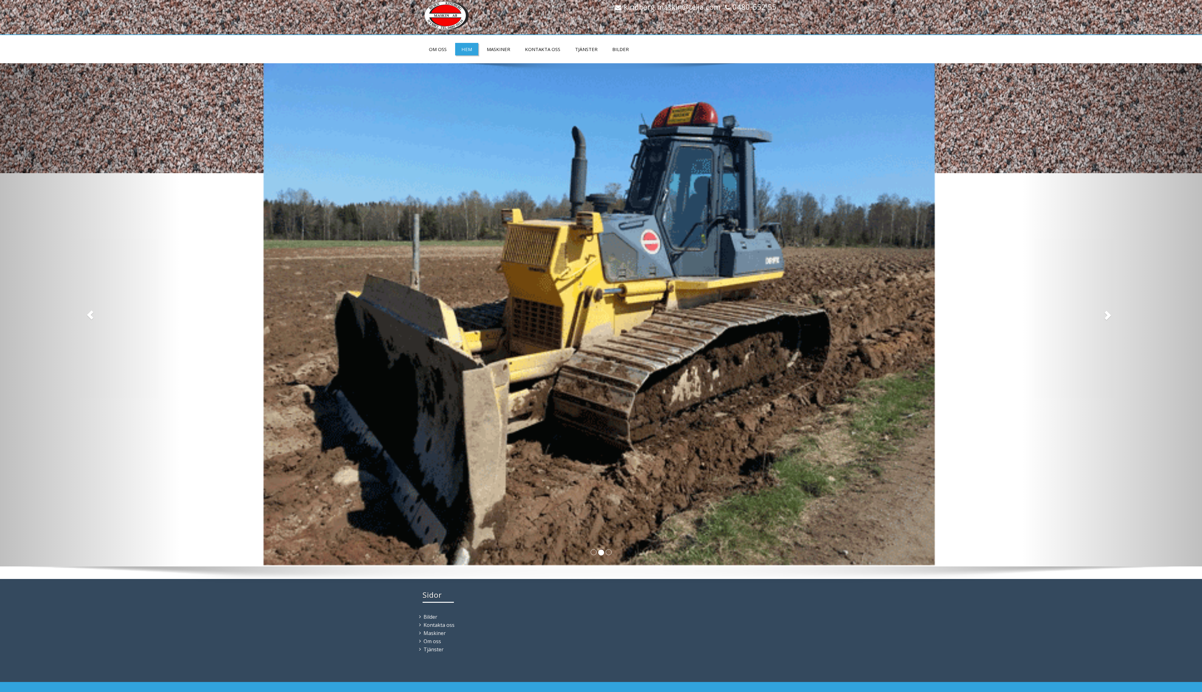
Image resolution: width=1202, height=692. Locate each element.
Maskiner (498, 49)
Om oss (438, 49)
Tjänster (586, 49)
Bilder (620, 49)
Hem (466, 49)
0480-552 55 (754, 7)
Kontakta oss (542, 49)
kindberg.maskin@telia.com (672, 7)
